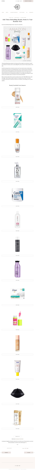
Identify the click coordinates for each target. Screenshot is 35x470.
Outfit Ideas (22, 12)
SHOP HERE (17, 156)
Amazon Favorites (14, 12)
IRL (26, 12)
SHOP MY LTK (18, 436)
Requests (31, 12)
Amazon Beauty (16, 17)
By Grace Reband (23, 17)
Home (3, 12)
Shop (7, 12)
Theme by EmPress (23, 469)
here (26, 442)
